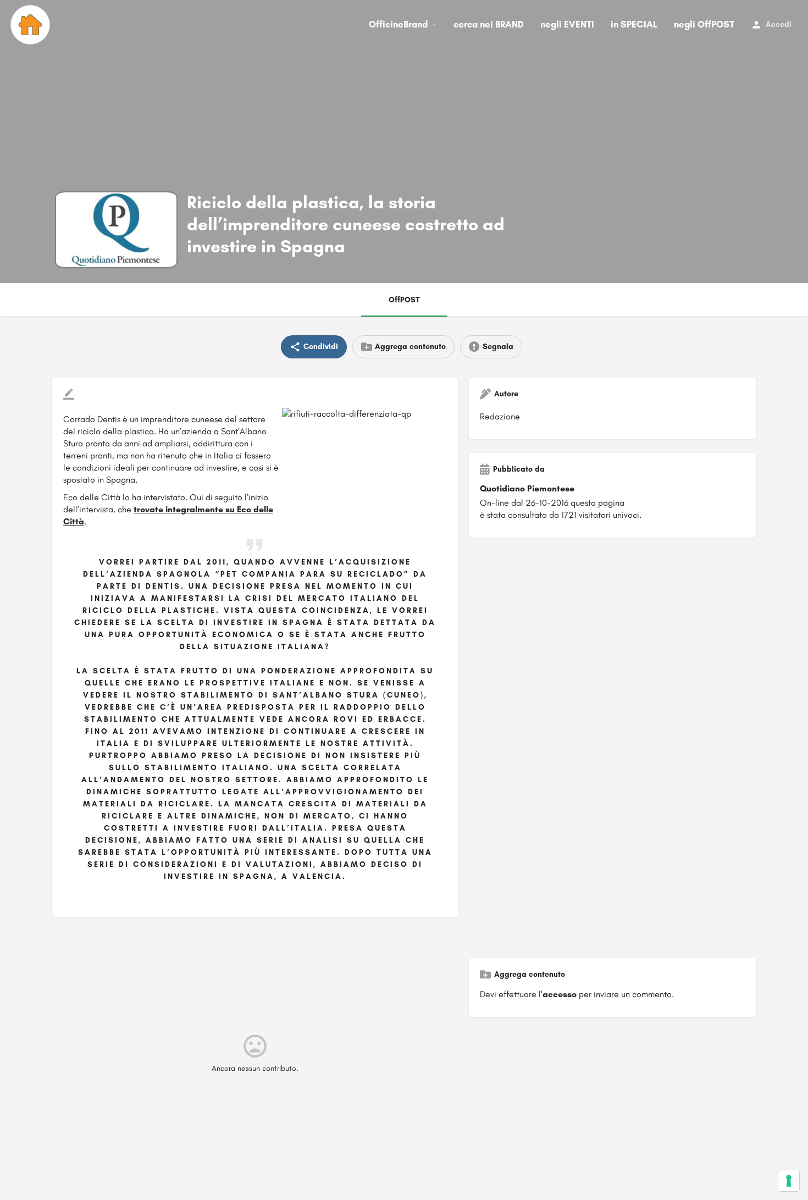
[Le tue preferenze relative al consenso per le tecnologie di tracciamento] (788, 1180)
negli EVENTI (567, 24)
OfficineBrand (398, 24)
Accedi (779, 24)
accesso (560, 994)
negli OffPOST (704, 24)
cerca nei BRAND (488, 24)
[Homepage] (31, 25)
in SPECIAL (634, 24)
